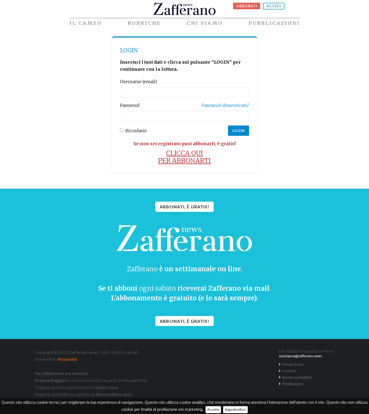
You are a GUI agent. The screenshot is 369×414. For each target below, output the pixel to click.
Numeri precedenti (296, 377)
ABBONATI (246, 6)
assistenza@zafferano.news (300, 356)
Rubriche (144, 23)
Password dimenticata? (225, 105)
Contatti (288, 371)
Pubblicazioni (274, 23)
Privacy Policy (292, 364)
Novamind (67, 359)
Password (130, 105)
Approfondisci (235, 410)
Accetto (213, 410)
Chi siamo (205, 23)
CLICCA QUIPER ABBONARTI (184, 157)
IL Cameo (85, 23)
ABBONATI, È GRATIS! (184, 206)
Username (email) (138, 81)
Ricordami (136, 130)
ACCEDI (274, 6)
